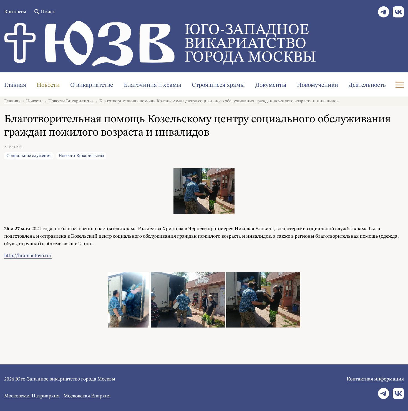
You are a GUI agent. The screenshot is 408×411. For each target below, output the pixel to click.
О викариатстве (91, 85)
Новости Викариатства (71, 101)
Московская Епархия (87, 396)
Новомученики (317, 85)
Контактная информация (375, 379)
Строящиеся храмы (218, 85)
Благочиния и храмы (152, 85)
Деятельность (367, 85)
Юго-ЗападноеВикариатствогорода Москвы (250, 44)
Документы (270, 85)
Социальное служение (28, 156)
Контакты (15, 11)
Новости (48, 85)
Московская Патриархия (31, 396)
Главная (15, 85)
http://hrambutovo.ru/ (28, 255)
